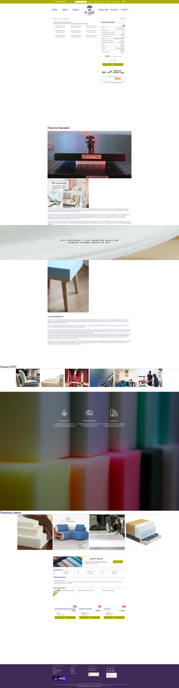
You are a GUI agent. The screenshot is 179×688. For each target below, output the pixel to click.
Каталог (55, 10)
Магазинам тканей (115, 1)
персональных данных (117, 82)
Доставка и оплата (98, 1)
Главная (54, 18)
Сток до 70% (124, 10)
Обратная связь (91, 670)
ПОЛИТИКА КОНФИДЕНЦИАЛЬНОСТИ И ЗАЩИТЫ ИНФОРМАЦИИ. (89, 686)
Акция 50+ (65, 10)
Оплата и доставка (57, 670)
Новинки (73, 670)
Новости (90, 1)
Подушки (75, 10)
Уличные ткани (103, 10)
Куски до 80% (114, 10)
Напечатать (124, 18)
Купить (65, 617)
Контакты (107, 1)
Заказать (118, 561)
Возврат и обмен (56, 671)
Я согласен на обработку (112, 82)
